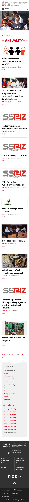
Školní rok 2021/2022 (10, 426)
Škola (5, 388)
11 (23, 355)
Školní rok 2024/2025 (10, 418)
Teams (18, 463)
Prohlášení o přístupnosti (11, 493)
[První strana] (3, 354)
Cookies (6, 496)
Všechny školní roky (10, 409)
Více (3, 70)
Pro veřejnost (5, 465)
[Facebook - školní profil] (9, 476)
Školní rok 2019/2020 (10, 429)
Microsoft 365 (20, 460)
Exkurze (6, 373)
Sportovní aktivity (9, 385)
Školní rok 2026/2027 (10, 412)
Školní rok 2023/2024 (10, 421)
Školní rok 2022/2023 (10, 423)
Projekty (6, 396)
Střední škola (5, 460)
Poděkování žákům (9, 379)
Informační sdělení (9, 376)
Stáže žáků (7, 399)
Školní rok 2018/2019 (10, 432)
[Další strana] (25, 354)
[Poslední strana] (3, 357)
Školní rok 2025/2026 (10, 415)
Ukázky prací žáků (9, 393)
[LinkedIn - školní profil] (16, 476)
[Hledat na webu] (27, 10)
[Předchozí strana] (5, 354)
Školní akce (7, 391)
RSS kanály (7, 490)
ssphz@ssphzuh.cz (16, 450)
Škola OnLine (20, 458)
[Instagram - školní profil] (13, 476)
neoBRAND (14, 500)
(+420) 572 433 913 (16, 453)
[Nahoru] (14, 483)
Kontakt (3, 467)
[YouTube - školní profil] (20, 476)
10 (20, 355)
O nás (3, 458)
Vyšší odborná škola (6, 463)
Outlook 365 (19, 469)
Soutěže (6, 382)
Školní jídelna (20, 467)
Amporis (25, 500)
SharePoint (19, 465)
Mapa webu (20, 490)
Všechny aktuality (9, 370)
